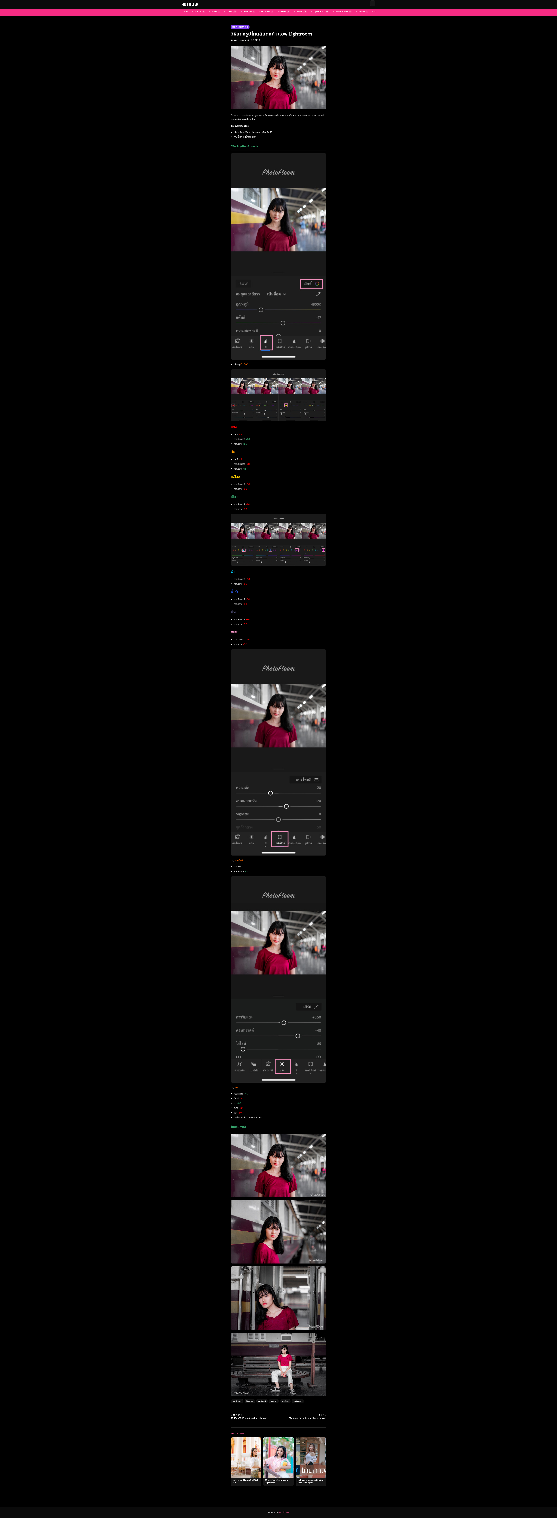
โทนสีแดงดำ (298, 1401)
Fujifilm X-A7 (320, 11)
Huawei (362, 11)
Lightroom (237, 1401)
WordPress (284, 1512)
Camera (199, 11)
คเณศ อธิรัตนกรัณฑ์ (241, 40)
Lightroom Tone (240, 27)
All (187, 11)
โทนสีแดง (285, 1401)
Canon (215, 11)
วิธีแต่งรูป (249, 1401)
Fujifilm (284, 11)
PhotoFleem (190, 4)
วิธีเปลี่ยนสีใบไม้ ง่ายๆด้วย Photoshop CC (249, 1418)
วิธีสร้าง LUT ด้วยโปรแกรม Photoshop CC (307, 1418)
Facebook (248, 11)
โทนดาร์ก (274, 1401)
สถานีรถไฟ (262, 1401)
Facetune (267, 11)
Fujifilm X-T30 (343, 11)
